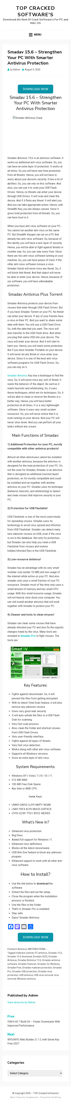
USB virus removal (43, 975)
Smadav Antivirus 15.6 (29, 960)
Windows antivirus (26, 978)
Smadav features (27, 964)
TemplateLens (32, 1097)
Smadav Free (14, 967)
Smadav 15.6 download (19, 956)
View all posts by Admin (21, 1002)
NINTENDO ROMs (37, 949)
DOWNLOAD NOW (35, 89)
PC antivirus (41, 953)
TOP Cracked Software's (35, 11)
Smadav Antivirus (17, 375)
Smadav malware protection (37, 967)
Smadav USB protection (24, 971)
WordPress (56, 1097)
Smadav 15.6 (55, 953)
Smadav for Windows (48, 964)
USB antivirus (26, 975)
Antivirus (22, 949)
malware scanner (25, 953)
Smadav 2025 (40, 956)
